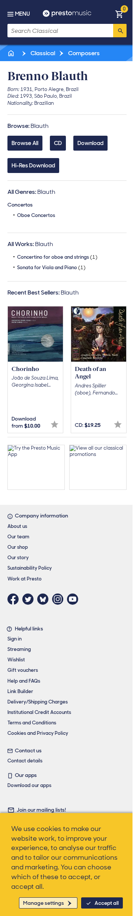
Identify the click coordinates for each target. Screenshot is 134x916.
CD (58, 143)
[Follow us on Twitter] (29, 599)
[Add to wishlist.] (54, 424)
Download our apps (29, 785)
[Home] (11, 53)
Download (90, 143)
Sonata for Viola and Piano (51, 267)
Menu (22, 14)
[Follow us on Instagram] (59, 599)
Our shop (17, 547)
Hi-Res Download (33, 165)
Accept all (107, 903)
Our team (18, 536)
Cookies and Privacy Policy (37, 733)
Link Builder (20, 691)
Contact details (24, 761)
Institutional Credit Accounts (39, 712)
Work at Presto (24, 579)
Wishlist (16, 660)
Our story (18, 557)
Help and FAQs (23, 681)
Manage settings (43, 903)
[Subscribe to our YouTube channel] (74, 599)
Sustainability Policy (29, 568)
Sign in (14, 639)
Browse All (25, 143)
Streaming (19, 649)
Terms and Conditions (31, 723)
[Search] (120, 30)
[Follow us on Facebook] (14, 599)
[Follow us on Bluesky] (44, 599)
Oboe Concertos (36, 215)
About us (17, 526)
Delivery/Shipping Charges (37, 702)
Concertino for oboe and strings (57, 257)
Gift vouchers (22, 670)
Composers (83, 53)
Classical (42, 53)
